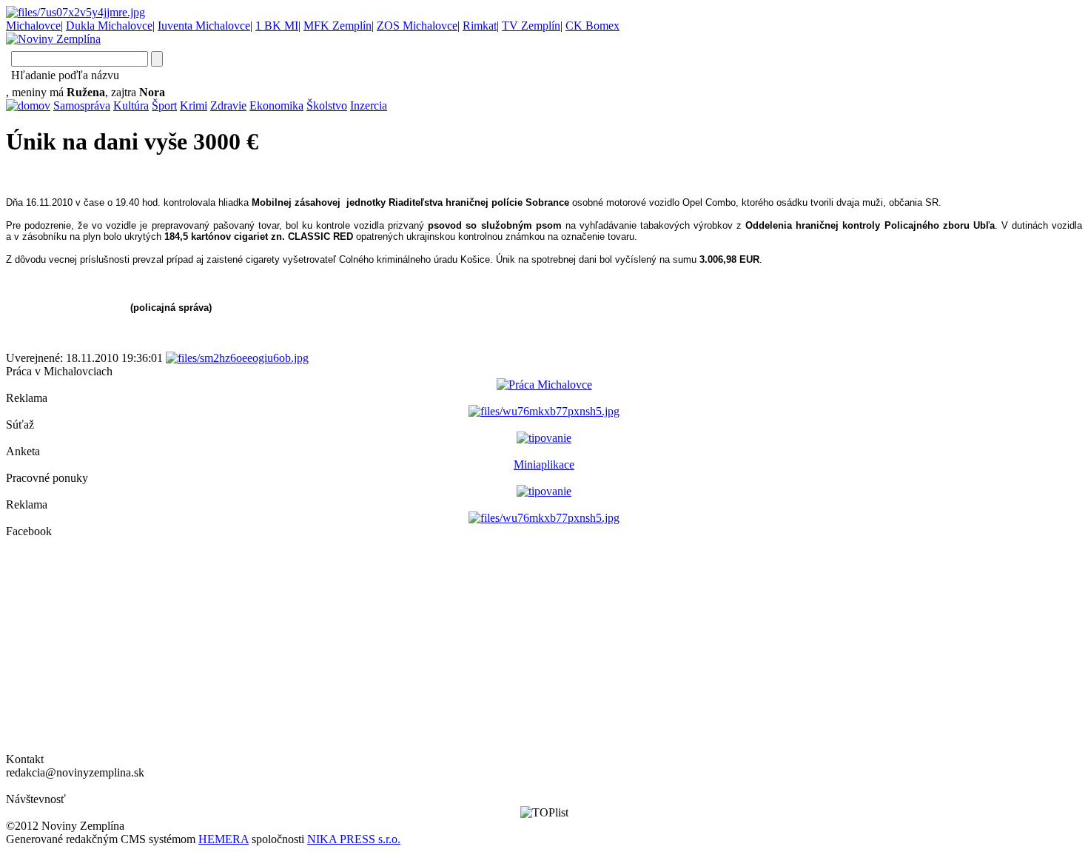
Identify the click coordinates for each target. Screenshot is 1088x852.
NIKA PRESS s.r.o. (353, 839)
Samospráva (81, 105)
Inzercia (368, 105)
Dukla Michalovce (109, 25)
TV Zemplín (531, 25)
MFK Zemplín (337, 25)
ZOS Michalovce (417, 25)
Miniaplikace (544, 464)
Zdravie (228, 105)
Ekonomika (276, 105)
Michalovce (33, 25)
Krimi (193, 105)
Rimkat (480, 25)
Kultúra (131, 105)
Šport (164, 105)
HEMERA (223, 839)
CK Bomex (592, 25)
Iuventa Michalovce (204, 25)
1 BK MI (276, 25)
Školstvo (326, 105)
